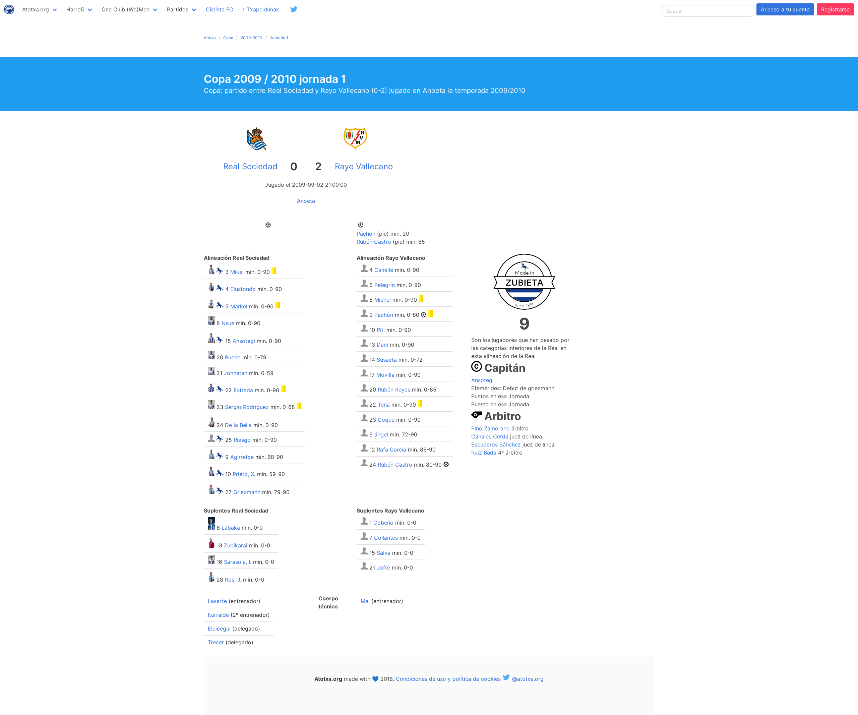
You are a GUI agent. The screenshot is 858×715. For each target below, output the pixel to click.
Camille (383, 269)
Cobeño (383, 522)
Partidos (177, 9)
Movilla (385, 374)
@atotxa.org (527, 678)
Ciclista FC (219, 9)
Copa (228, 37)
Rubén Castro (374, 241)
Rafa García (391, 449)
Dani (382, 344)
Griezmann (246, 491)
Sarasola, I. (237, 561)
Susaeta (387, 359)
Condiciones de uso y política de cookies (448, 678)
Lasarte (217, 601)
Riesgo (242, 439)
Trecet (216, 642)
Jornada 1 (279, 37)
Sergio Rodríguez (247, 407)
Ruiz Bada (483, 452)
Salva (383, 552)
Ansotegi (244, 341)
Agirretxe (242, 457)
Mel (365, 601)
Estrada (243, 390)
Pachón (366, 233)
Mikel (237, 272)
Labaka (231, 527)
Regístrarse (835, 9)
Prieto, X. (244, 474)
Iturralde (218, 614)
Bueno (233, 357)
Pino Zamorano (490, 428)
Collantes (386, 537)
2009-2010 (251, 37)
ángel (381, 434)
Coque (386, 419)
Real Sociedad (250, 166)
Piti (381, 329)
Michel (382, 299)
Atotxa (210, 37)
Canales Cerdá (489, 436)
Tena (384, 404)
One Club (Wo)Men (125, 9)
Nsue (228, 323)
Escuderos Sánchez (496, 444)
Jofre (383, 567)
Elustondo (243, 289)
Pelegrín (384, 284)
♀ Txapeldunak (260, 9)
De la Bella (238, 424)
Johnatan (235, 373)
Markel (238, 306)
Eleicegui (219, 628)
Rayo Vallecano (364, 166)
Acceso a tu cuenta (785, 9)
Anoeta (306, 200)
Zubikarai (235, 545)
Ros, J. (233, 579)
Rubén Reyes (394, 389)
